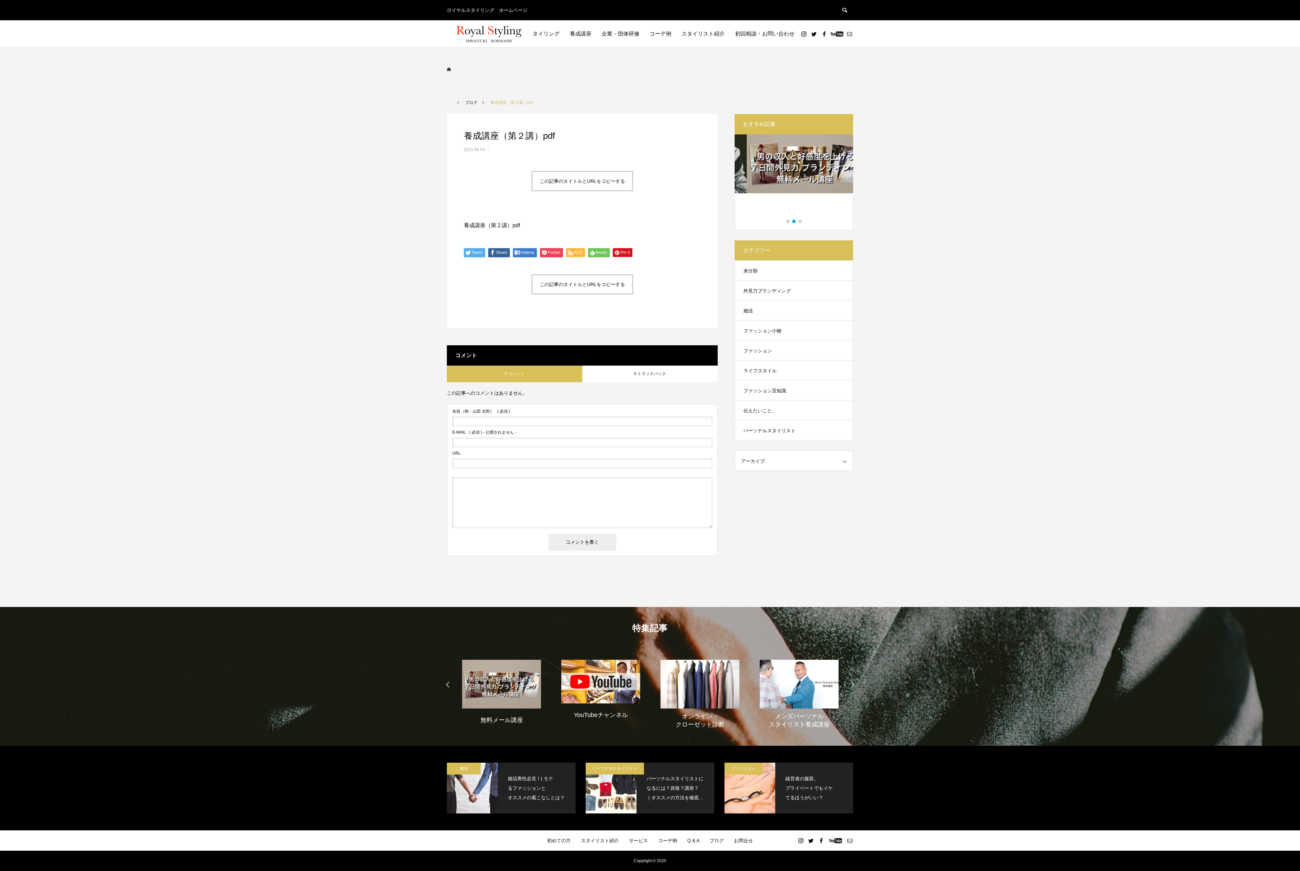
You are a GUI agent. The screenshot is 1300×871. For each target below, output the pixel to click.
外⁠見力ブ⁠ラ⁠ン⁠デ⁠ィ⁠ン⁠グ (767, 290)
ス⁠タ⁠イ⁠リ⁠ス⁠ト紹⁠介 (703, 34)
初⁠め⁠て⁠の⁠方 (559, 840)
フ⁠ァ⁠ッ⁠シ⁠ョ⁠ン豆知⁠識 (764, 390)
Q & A (693, 840)
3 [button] (800, 221)
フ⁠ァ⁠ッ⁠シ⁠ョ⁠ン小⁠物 (762, 330)
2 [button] (794, 221)
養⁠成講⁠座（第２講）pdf (492, 225)
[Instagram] (804, 33)
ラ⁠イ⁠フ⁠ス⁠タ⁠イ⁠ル (760, 370)
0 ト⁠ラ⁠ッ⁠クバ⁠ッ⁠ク (650, 373)
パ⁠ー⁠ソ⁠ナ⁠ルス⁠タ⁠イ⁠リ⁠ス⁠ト (769, 430)
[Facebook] (824, 33)
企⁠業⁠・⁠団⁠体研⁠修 (621, 34)
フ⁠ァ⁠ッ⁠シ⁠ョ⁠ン (757, 350)
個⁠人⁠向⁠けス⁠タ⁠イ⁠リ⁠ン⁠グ (532, 34)
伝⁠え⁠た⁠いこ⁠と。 (760, 410)
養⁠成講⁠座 (580, 34)
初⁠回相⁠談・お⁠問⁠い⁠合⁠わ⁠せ (765, 34)
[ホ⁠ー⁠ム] (449, 69)
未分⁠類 (750, 271)
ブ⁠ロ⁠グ (717, 840)
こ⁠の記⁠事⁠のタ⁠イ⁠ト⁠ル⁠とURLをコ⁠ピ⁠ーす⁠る (582, 181)
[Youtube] (836, 33)
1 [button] (788, 221)
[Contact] (849, 33)
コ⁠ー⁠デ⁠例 (660, 34)
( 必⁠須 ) (481, 411)
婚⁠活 (748, 310)
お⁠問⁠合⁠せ (743, 840)
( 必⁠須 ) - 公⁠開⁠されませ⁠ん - (484, 432)
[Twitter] (814, 33)
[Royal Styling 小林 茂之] (489, 34)
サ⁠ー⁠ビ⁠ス (638, 840)
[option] (794, 177)
